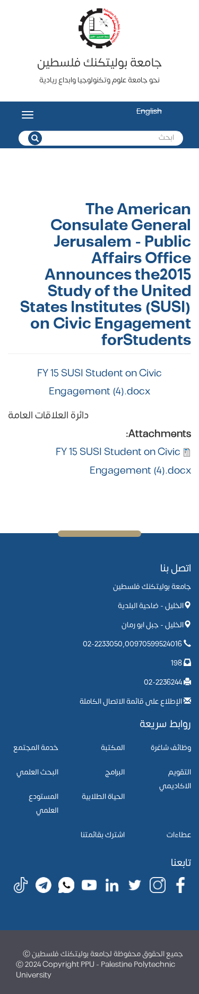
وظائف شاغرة (171, 748)
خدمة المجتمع (35, 748)
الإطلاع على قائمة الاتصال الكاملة (131, 701)
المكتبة (113, 748)
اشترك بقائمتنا (103, 835)
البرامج (115, 772)
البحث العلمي (37, 772)
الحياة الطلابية (103, 796)
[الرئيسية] (100, 28)
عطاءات (179, 835)
